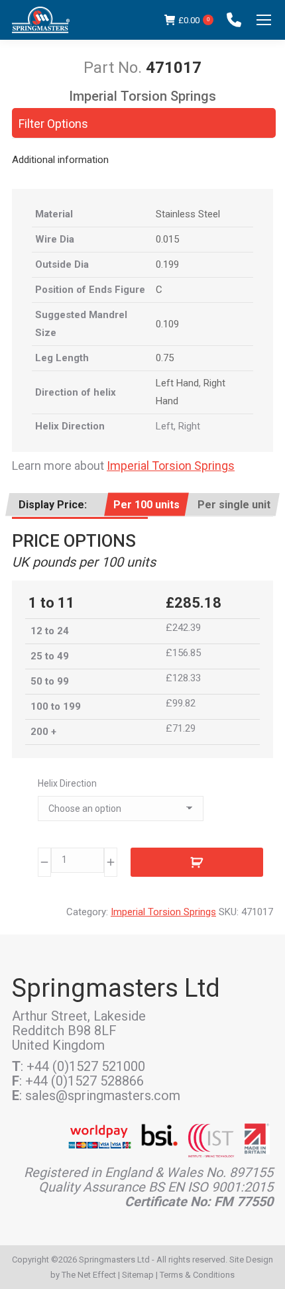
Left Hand (177, 383)
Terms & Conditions (197, 1275)
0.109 (167, 324)
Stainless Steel (188, 214)
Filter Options (53, 124)
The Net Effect (89, 1275)
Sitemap (138, 1275)
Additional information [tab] (60, 160)
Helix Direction (67, 783)
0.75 (165, 358)
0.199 (167, 264)
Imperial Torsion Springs (171, 466)
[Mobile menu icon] (264, 20)
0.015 (167, 239)
